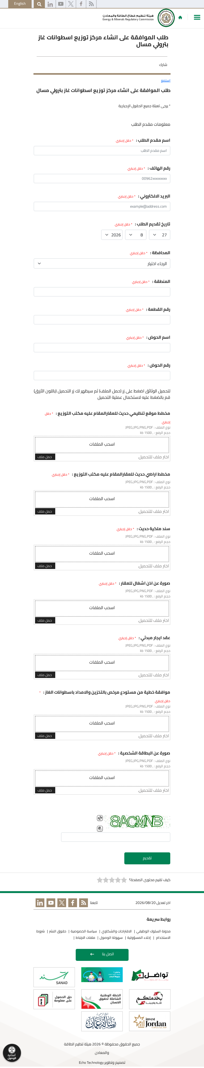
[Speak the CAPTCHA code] (100, 829)
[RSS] (91, 4)
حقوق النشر (57, 931)
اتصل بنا (108, 953)
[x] (71, 4)
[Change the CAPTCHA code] (100, 818)
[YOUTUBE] (49, 903)
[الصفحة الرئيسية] (180, 17)
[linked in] (38, 903)
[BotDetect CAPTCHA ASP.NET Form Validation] (137, 821)
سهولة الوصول (111, 937)
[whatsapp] (50, 4)
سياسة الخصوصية (84, 931)
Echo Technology (91, 1062)
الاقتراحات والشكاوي (116, 931)
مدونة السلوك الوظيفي (153, 931)
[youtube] (61, 4)
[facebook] (81, 4)
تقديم (147, 858)
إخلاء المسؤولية (139, 937)
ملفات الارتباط (85, 937)
